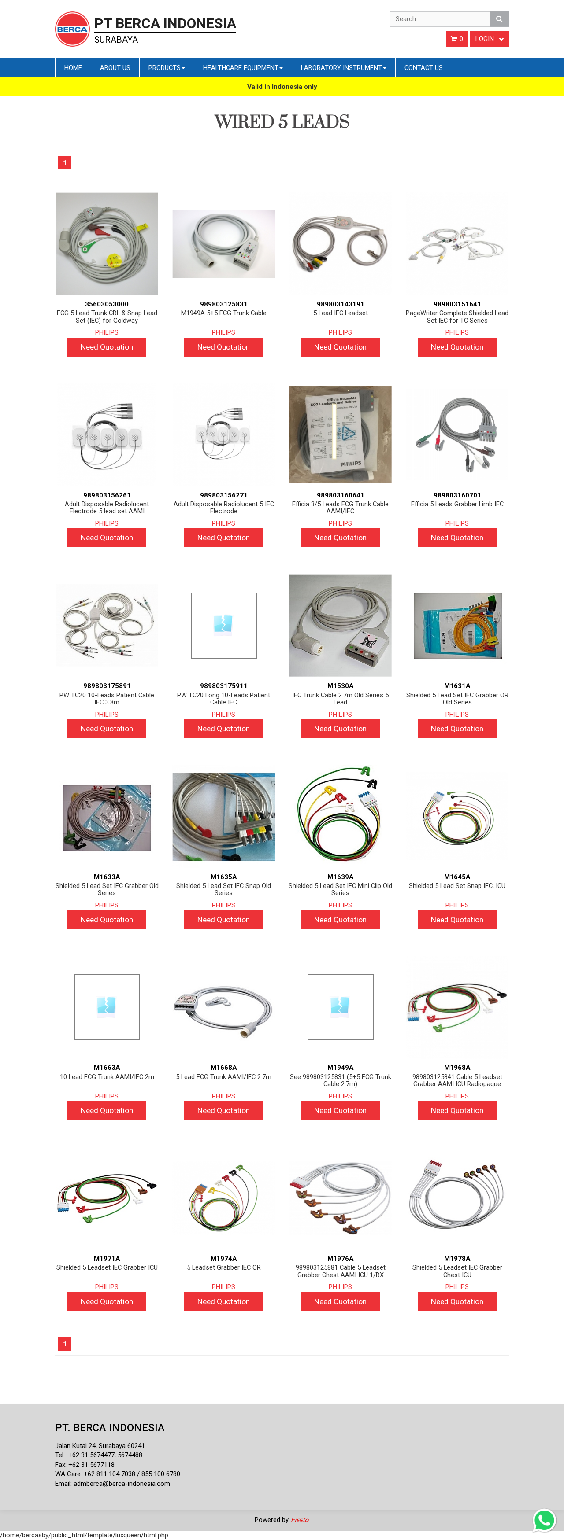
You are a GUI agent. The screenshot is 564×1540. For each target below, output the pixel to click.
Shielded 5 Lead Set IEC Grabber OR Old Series (457, 699)
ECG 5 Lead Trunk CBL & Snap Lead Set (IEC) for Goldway (107, 316)
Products (164, 68)
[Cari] (499, 19)
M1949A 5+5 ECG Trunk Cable (224, 313)
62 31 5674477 (93, 1455)
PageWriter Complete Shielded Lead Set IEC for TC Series (457, 316)
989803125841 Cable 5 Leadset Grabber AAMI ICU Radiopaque (457, 1080)
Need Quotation (107, 347)
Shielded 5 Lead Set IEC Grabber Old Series (107, 889)
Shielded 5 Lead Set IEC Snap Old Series (223, 889)
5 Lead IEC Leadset (340, 313)
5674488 (130, 1455)
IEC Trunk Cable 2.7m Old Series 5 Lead (340, 699)
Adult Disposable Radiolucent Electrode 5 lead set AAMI (107, 508)
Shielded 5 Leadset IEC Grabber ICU (107, 1267)
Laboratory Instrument (341, 68)
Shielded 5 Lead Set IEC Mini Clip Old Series (340, 889)
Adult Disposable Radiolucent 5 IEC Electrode (224, 508)
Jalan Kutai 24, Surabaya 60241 (100, 1446)
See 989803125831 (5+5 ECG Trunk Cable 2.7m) (340, 1080)
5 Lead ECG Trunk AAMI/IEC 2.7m (223, 1077)
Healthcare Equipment (240, 68)
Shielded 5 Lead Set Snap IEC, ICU (457, 886)
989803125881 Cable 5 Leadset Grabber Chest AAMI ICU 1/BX (341, 1271)
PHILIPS (107, 332)
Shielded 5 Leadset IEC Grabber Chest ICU (457, 1271)
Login (485, 39)
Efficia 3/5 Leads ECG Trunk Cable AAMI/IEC (340, 508)
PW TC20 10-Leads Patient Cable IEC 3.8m (106, 699)
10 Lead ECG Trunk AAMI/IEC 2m (107, 1077)
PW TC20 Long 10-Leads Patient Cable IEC (223, 699)
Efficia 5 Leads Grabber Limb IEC (457, 504)
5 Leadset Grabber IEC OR (224, 1267)
